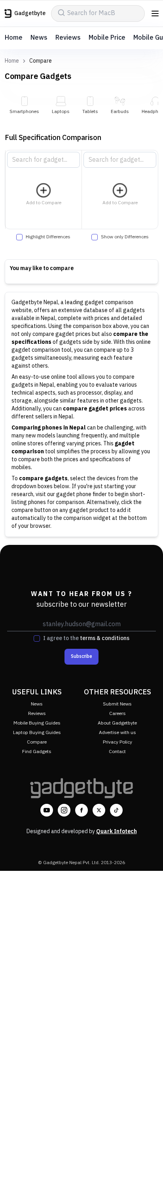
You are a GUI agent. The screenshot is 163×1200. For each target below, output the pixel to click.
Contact (117, 751)
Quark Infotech (116, 831)
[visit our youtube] (46, 810)
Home (14, 38)
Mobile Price (107, 38)
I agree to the (86, 638)
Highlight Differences (48, 237)
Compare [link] (40, 61)
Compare (37, 742)
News (38, 38)
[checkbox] (19, 237)
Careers (117, 713)
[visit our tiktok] (116, 810)
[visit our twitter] (99, 810)
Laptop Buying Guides (37, 732)
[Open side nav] (155, 13)
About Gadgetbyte (117, 723)
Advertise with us (117, 732)
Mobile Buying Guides (37, 723)
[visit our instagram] (64, 810)
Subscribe (81, 656)
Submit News (117, 704)
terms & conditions (104, 638)
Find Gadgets (36, 751)
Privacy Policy (117, 742)
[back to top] (149, 1182)
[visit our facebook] (81, 810)
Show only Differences (125, 237)
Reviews (68, 38)
